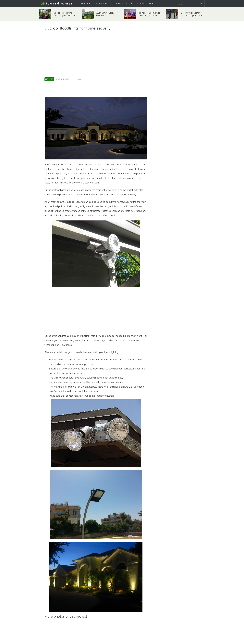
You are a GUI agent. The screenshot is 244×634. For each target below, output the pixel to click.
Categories (100, 3)
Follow (180, 4)
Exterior (49, 79)
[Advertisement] (95, 53)
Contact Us (120, 3)
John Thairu (63, 79)
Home (87, 3)
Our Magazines (142, 3)
